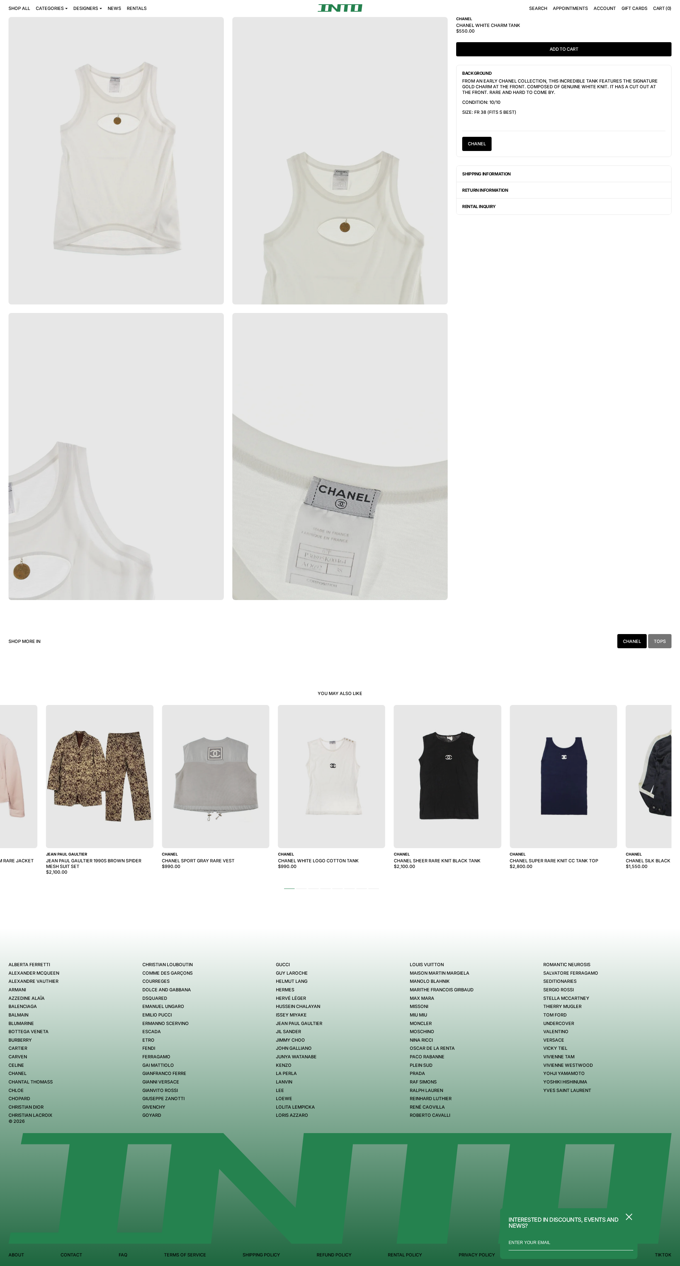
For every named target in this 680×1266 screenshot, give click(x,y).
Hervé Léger (291, 998)
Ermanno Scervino (165, 1023)
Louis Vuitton (427, 964)
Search (538, 8)
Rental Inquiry (479, 206)
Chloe (16, 1090)
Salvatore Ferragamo (570, 973)
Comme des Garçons (167, 973)
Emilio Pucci (157, 1015)
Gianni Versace (160, 1082)
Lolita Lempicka (295, 1107)
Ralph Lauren (426, 1090)
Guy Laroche (292, 973)
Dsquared (154, 998)
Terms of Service (185, 1254)
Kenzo (283, 1065)
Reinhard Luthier (431, 1098)
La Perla (286, 1073)
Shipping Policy (261, 1254)
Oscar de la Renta (432, 1048)
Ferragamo (156, 1056)
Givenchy (153, 1107)
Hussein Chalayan (298, 1006)
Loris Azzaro (292, 1115)
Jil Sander (288, 1031)
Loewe (284, 1098)
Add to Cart (564, 49)
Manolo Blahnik (430, 981)
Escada (151, 1031)
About (16, 1254)
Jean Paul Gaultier (299, 1023)
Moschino (422, 1031)
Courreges (156, 981)
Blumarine (21, 1023)
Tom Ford (555, 1015)
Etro (148, 1040)
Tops (660, 641)
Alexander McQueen (33, 973)
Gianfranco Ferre (164, 1073)
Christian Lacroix (30, 1115)
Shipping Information (486, 174)
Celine (16, 1065)
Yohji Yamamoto (564, 1073)
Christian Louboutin (167, 964)
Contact (71, 1254)
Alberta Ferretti (29, 964)
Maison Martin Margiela (439, 973)
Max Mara (422, 998)
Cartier (17, 1048)
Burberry (20, 1040)
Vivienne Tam (558, 1056)
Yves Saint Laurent (567, 1090)
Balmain (18, 1015)
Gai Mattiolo (158, 1065)
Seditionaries (560, 981)
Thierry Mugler (562, 1006)
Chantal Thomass (30, 1082)
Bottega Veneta (28, 1031)
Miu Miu (418, 1015)
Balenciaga (22, 1006)
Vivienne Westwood (568, 1065)
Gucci (283, 964)
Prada (417, 1073)
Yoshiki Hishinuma (565, 1082)
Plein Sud (421, 1065)
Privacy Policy (477, 1254)
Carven (17, 1056)
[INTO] (340, 8)
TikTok (663, 1254)
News (114, 8)
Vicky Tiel (555, 1048)
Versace (553, 1040)
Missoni (419, 1006)
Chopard (19, 1098)
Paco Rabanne (427, 1056)
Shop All (19, 8)
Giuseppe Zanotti (163, 1098)
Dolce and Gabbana (166, 989)
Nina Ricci (421, 1040)
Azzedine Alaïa (26, 998)
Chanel (477, 143)
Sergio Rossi (558, 989)
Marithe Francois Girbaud (442, 989)
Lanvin (284, 1082)
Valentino (555, 1031)
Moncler (421, 1023)
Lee (280, 1090)
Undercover (558, 1023)
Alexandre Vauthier (33, 981)
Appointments (570, 8)
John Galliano (294, 1048)
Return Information (485, 190)
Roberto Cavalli (430, 1115)
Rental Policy (405, 1254)
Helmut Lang (291, 981)
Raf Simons (423, 1082)
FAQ (123, 1254)
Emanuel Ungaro (163, 1006)
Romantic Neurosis (566, 964)
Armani (17, 989)
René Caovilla (427, 1107)
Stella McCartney (566, 998)
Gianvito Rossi (160, 1090)
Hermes (285, 989)
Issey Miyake (291, 1015)
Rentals (137, 8)
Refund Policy (334, 1254)
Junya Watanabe (296, 1056)
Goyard (151, 1115)
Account (605, 8)
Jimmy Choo (290, 1040)
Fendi (148, 1048)
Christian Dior (26, 1107)
